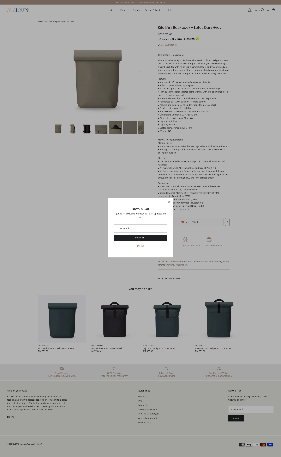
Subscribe (140, 238)
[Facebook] (138, 246)
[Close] (169, 202)
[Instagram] (143, 246)
